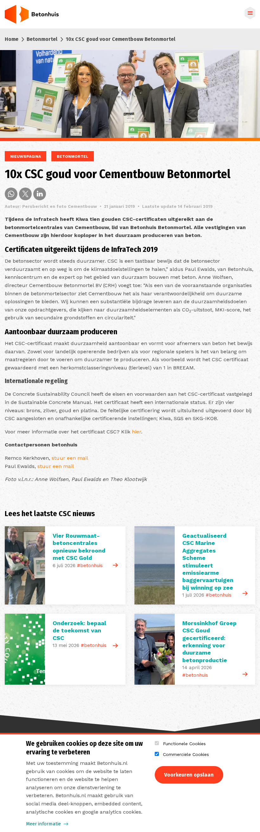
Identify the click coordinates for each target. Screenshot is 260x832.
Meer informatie (43, 824)
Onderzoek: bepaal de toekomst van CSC (79, 630)
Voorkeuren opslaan (189, 775)
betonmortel (72, 156)
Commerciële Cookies (186, 754)
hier (136, 432)
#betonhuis (90, 565)
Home (11, 39)
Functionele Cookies (184, 743)
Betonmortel (42, 39)
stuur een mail (70, 458)
